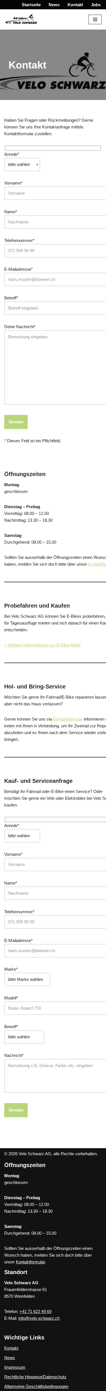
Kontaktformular (68, 719)
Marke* (11, 969)
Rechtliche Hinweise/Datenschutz (35, 1376)
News (54, 4)
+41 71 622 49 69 (35, 1311)
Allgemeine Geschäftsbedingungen (36, 1386)
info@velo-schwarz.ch (39, 1318)
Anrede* (11, 154)
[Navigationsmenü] (95, 19)
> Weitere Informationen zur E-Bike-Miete (42, 645)
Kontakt (75, 4)
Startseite (31, 4)
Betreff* (11, 1026)
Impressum (14, 1367)
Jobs (96, 4)
